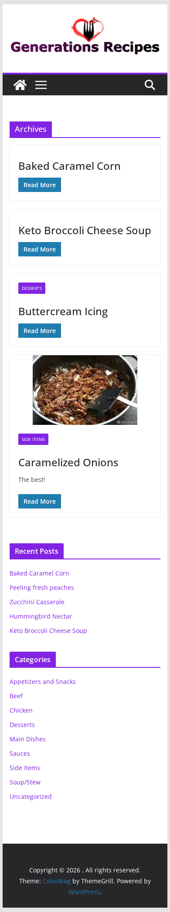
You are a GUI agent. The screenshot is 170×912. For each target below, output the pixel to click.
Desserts (32, 288)
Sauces (20, 753)
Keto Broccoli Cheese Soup (84, 230)
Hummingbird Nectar (41, 616)
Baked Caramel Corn (69, 165)
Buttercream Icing (63, 311)
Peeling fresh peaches (42, 587)
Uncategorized (31, 796)
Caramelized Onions (68, 462)
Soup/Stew (25, 782)
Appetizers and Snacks (43, 681)
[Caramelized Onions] (85, 390)
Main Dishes (28, 739)
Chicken (21, 710)
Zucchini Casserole (37, 602)
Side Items (33, 439)
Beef (16, 696)
